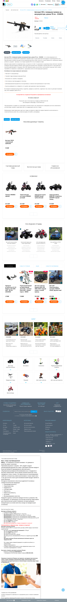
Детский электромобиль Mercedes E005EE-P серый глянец (11, 243)
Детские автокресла (28, 423)
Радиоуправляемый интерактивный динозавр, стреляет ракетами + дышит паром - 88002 (26, 289)
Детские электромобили (29, 427)
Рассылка (47, 429)
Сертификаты (6, 431)
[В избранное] (59, 28)
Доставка (43, 4)
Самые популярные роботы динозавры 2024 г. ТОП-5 (55, 340)
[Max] (32, 5)
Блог (33, 319)
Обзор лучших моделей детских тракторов (40, 340)
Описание (7, 52)
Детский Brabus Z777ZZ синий (56, 243)
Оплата (58, 1)
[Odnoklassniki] (58, 411)
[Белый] (36, 298)
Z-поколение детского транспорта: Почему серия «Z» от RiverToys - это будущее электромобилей (11, 340)
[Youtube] (60, 411)
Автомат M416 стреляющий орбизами (9, 142)
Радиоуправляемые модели (30, 431)
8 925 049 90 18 (49, 439)
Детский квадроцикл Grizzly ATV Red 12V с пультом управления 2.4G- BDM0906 (41, 243)
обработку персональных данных (28, 415)
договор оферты (28, 414)
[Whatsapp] (37, 5)
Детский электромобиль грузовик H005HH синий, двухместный (55, 288)
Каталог (9, 4)
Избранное (50, 4)
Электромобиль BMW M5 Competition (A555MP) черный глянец (55, 197)
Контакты (41, 1)
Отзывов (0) (26, 52)
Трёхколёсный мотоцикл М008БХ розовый (25, 196)
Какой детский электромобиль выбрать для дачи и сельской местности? (26, 340)
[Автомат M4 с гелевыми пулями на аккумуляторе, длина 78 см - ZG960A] (18, 26)
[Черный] (41, 298)
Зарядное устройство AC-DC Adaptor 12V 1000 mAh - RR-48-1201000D (10, 289)
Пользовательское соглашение (7, 434)
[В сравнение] (63, 28)
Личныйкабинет (57, 4)
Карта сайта (15, 431)
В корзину (10, 154)
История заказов (49, 425)
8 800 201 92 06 (49, 437)
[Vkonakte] (56, 411)
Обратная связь (16, 427)
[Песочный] (50, 298)
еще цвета (47, 298)
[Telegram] (35, 5)
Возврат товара (16, 429)
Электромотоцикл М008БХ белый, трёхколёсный (40, 196)
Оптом (53, 1)
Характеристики (16, 52)
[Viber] (51, 446)
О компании (48, 1)
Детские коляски (28, 425)
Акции (14, 433)
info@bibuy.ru (48, 441)
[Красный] (56, 298)
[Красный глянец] (37, 298)
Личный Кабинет (48, 423)
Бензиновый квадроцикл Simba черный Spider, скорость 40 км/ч (26, 243)
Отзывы (14, 425)
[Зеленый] (54, 298)
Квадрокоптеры (27, 429)
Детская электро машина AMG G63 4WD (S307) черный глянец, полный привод (40, 289)
